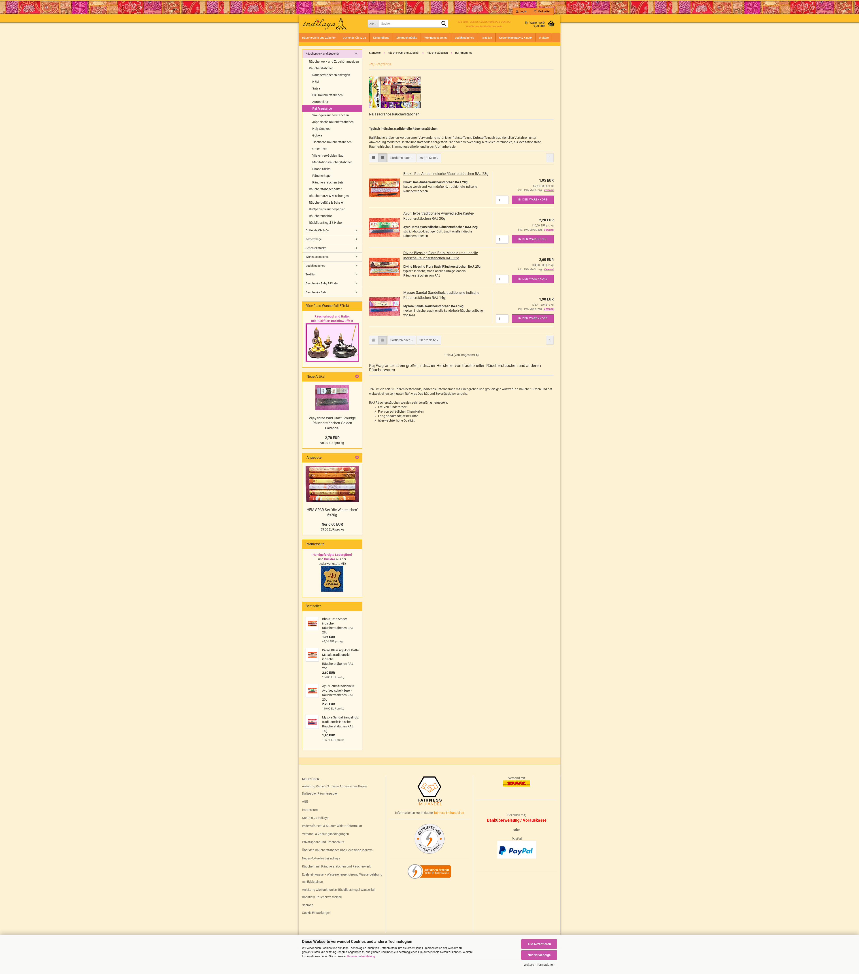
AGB (305, 801)
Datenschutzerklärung (361, 956)
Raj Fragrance (322, 108)
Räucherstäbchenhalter (325, 189)
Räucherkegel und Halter (332, 316)
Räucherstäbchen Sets (328, 182)
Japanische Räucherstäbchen (333, 122)
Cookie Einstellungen (316, 912)
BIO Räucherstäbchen (327, 95)
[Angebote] (357, 457)
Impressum (310, 810)
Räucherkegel (321, 175)
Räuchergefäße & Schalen (326, 202)
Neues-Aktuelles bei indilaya (321, 858)
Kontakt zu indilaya (315, 818)
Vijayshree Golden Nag (328, 155)
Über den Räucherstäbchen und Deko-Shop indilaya (337, 850)
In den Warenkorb (532, 199)
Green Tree (319, 149)
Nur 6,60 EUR (332, 524)
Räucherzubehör (320, 216)
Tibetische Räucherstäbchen (332, 142)
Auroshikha (320, 102)
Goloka (317, 135)
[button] (373, 157)
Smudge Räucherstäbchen (330, 115)
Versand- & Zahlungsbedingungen (325, 834)
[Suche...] (444, 24)
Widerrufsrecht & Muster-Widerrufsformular (332, 826)
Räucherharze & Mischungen (329, 196)
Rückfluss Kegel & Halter (326, 222)
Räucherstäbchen (321, 68)
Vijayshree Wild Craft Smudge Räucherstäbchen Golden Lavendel (332, 423)
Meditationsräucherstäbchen (332, 162)
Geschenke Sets (316, 292)
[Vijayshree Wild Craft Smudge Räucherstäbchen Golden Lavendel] (332, 397)
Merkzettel (543, 11)
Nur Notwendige (539, 955)
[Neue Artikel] (357, 376)
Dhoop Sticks (321, 169)
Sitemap (307, 905)
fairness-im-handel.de (449, 812)
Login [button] (523, 11)
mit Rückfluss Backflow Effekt (332, 321)
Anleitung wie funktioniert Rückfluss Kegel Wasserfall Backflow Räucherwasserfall (338, 893)
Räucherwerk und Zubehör (319, 37)
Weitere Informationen (539, 964)
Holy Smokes (321, 128)
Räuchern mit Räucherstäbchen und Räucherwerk (336, 866)
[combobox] (401, 157)
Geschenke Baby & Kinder (515, 37)
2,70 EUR (332, 438)
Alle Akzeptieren (539, 944)
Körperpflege (381, 37)
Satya (316, 88)
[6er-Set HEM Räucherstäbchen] (332, 484)
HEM (315, 81)
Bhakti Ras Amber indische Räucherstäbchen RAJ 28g (445, 174)
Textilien (486, 37)
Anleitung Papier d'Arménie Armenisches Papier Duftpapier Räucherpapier (334, 789)
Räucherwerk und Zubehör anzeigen (334, 61)
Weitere (544, 37)
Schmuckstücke (406, 37)
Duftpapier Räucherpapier (327, 209)
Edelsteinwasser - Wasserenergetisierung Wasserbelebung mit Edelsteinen (342, 878)
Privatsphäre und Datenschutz (323, 842)
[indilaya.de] (331, 23)
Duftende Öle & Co (354, 37)
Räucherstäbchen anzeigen (331, 75)
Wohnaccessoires (435, 37)
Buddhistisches (464, 37)
